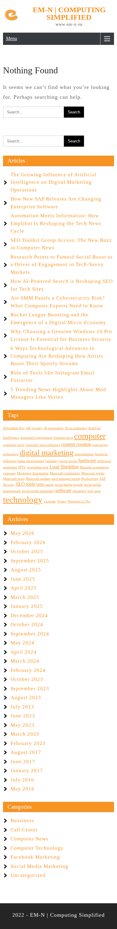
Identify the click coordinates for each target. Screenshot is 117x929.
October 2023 (26, 679)
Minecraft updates (38, 478)
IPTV (22, 467)
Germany (51, 461)
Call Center (24, 830)
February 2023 (28, 743)
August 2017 (25, 752)
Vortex (61, 501)
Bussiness (22, 820)
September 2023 (29, 688)
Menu (11, 38)
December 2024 (29, 615)
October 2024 (26, 624)
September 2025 (29, 561)
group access (68, 461)
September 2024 (29, 634)
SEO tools (25, 484)
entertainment (84, 454)
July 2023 (22, 707)
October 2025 (26, 551)
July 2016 (22, 780)
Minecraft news (13, 478)
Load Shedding (64, 467)
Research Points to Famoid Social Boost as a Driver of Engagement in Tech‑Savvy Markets (61, 264)
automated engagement (36, 437)
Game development (30, 461)
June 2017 (22, 761)
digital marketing (47, 452)
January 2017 (26, 770)
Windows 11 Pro (79, 501)
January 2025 (26, 606)
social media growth (69, 484)
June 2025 (22, 579)
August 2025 (25, 570)
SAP (103, 478)
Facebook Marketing (35, 857)
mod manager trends (66, 478)
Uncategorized (28, 875)
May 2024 (22, 643)
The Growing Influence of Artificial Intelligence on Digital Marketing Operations (53, 182)
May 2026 (22, 533)
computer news (13, 445)
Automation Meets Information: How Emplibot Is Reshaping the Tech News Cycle (55, 223)
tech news (94, 491)
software (63, 490)
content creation (76, 444)
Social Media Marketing (39, 866)
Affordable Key (14, 428)
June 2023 (22, 716)
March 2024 (24, 661)
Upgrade (50, 501)
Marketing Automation (33, 473)
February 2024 (28, 670)
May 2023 (22, 725)
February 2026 (28, 542)
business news (63, 437)
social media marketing (38, 491)
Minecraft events (92, 473)
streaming (79, 491)
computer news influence (42, 445)
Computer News (29, 839)
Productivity (89, 478)
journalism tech (37, 467)
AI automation (54, 428)
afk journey (34, 428)
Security (8, 484)
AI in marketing (76, 428)
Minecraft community (65, 473)
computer (90, 436)
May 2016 (22, 789)
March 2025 (24, 597)
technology (23, 499)
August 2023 (25, 697)
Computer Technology (37, 848)
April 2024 (23, 652)
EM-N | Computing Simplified (69, 13)
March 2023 (24, 734)
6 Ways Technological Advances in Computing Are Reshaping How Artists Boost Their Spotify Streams (56, 355)
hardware (87, 460)
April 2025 (23, 588)
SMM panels (45, 484)
